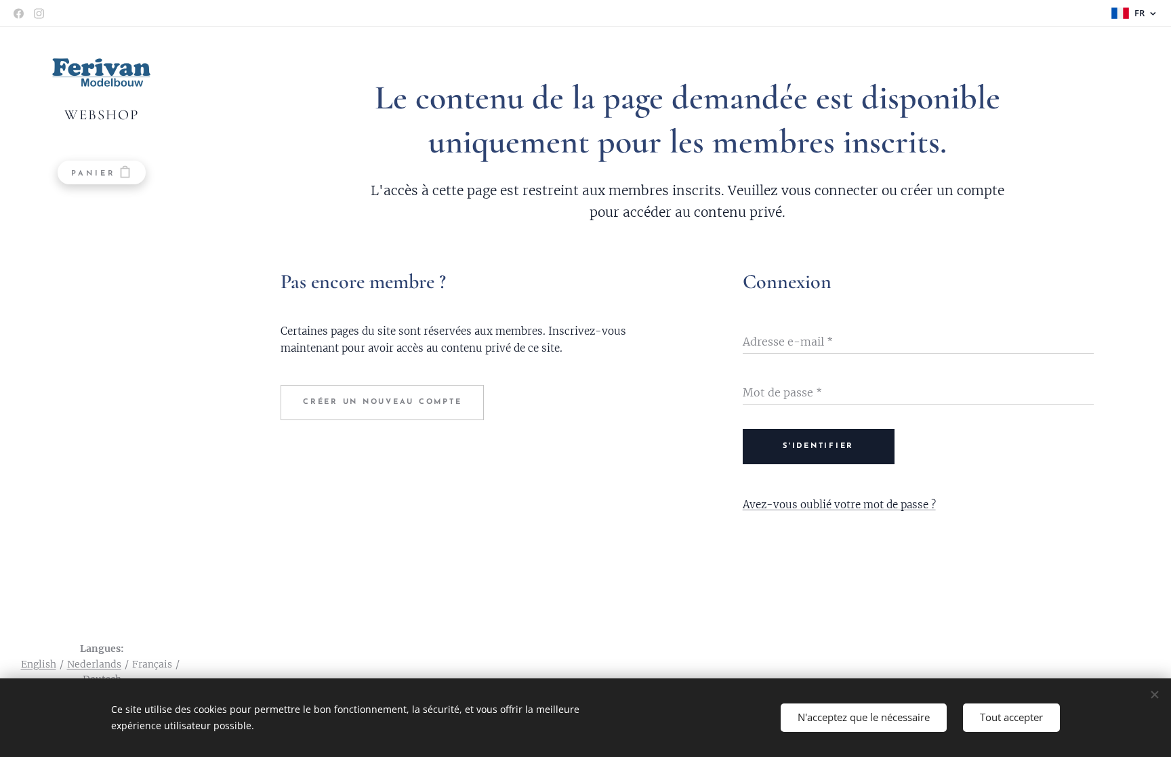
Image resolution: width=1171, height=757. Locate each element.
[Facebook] (18, 13)
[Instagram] (38, 13)
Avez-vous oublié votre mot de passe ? (839, 504)
